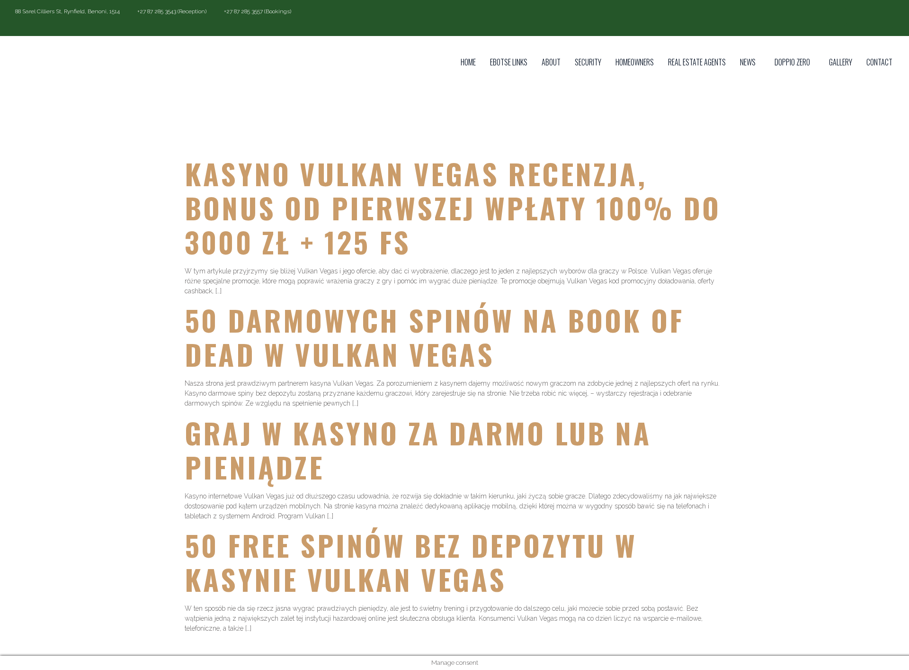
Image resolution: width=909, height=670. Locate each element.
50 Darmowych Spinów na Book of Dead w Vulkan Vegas (434, 337)
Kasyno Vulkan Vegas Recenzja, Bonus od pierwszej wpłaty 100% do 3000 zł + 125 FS (453, 207)
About (551, 62)
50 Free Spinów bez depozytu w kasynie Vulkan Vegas (411, 562)
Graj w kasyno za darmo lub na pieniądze (418, 449)
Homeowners (634, 62)
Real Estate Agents (697, 62)
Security (588, 62)
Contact (879, 62)
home (468, 62)
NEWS (748, 62)
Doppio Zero (792, 62)
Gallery (840, 62)
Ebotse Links (508, 62)
